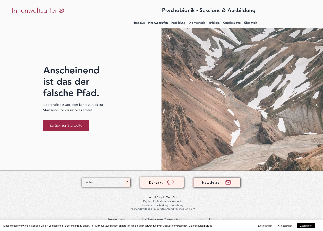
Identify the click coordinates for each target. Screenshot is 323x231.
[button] (158, 22)
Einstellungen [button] (265, 225)
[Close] (319, 225)
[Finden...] (127, 182)
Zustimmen (306, 225)
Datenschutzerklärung (200, 225)
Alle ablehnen (285, 225)
